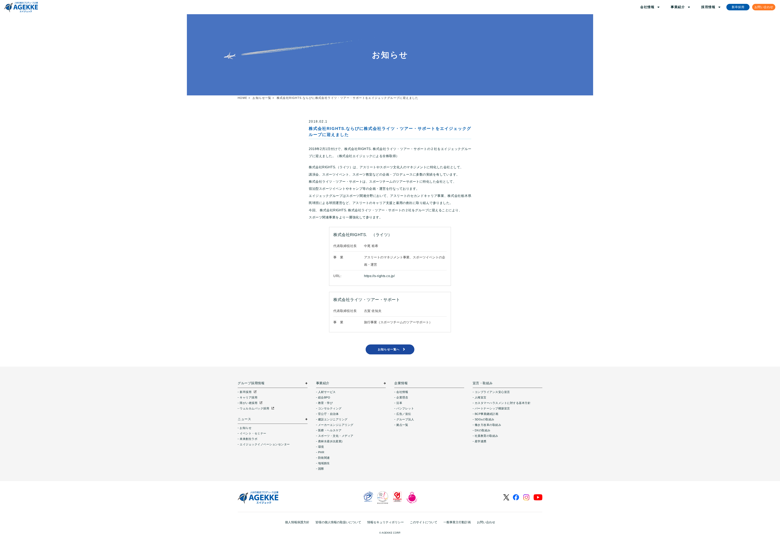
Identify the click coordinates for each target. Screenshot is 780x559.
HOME (242, 97)
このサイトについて (423, 522)
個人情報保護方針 (297, 522)
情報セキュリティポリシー (385, 522)
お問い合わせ (486, 522)
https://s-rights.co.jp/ (379, 276)
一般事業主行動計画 (457, 522)
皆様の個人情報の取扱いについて (338, 522)
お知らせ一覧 (261, 97)
